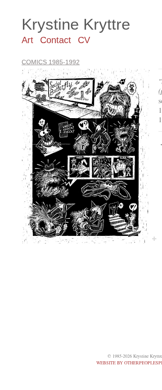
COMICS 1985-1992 (51, 62)
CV (84, 40)
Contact (55, 40)
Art (27, 40)
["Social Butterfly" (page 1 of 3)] (85, 156)
